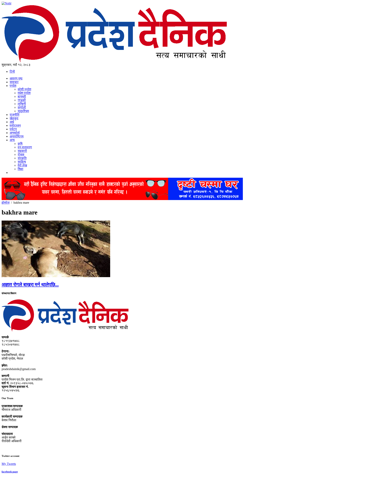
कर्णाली (22, 107)
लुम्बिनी (22, 103)
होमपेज (5, 202)
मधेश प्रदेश (24, 93)
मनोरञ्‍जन (15, 125)
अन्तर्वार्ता (15, 132)
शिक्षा (20, 169)
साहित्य (22, 161)
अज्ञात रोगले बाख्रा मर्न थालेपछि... (30, 284)
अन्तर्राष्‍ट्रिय (17, 136)
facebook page (10, 471)
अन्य (12, 140)
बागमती (22, 96)
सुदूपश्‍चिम (23, 111)
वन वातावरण (25, 147)
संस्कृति (22, 158)
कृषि (20, 143)
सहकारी (22, 151)
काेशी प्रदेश (24, 89)
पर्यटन (13, 129)
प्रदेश (13, 85)
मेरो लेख (22, 165)
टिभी (12, 71)
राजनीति (14, 114)
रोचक (21, 154)
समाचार (14, 82)
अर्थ (12, 122)
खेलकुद (14, 118)
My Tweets (9, 463)
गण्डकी (22, 100)
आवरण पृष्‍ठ (16, 78)
